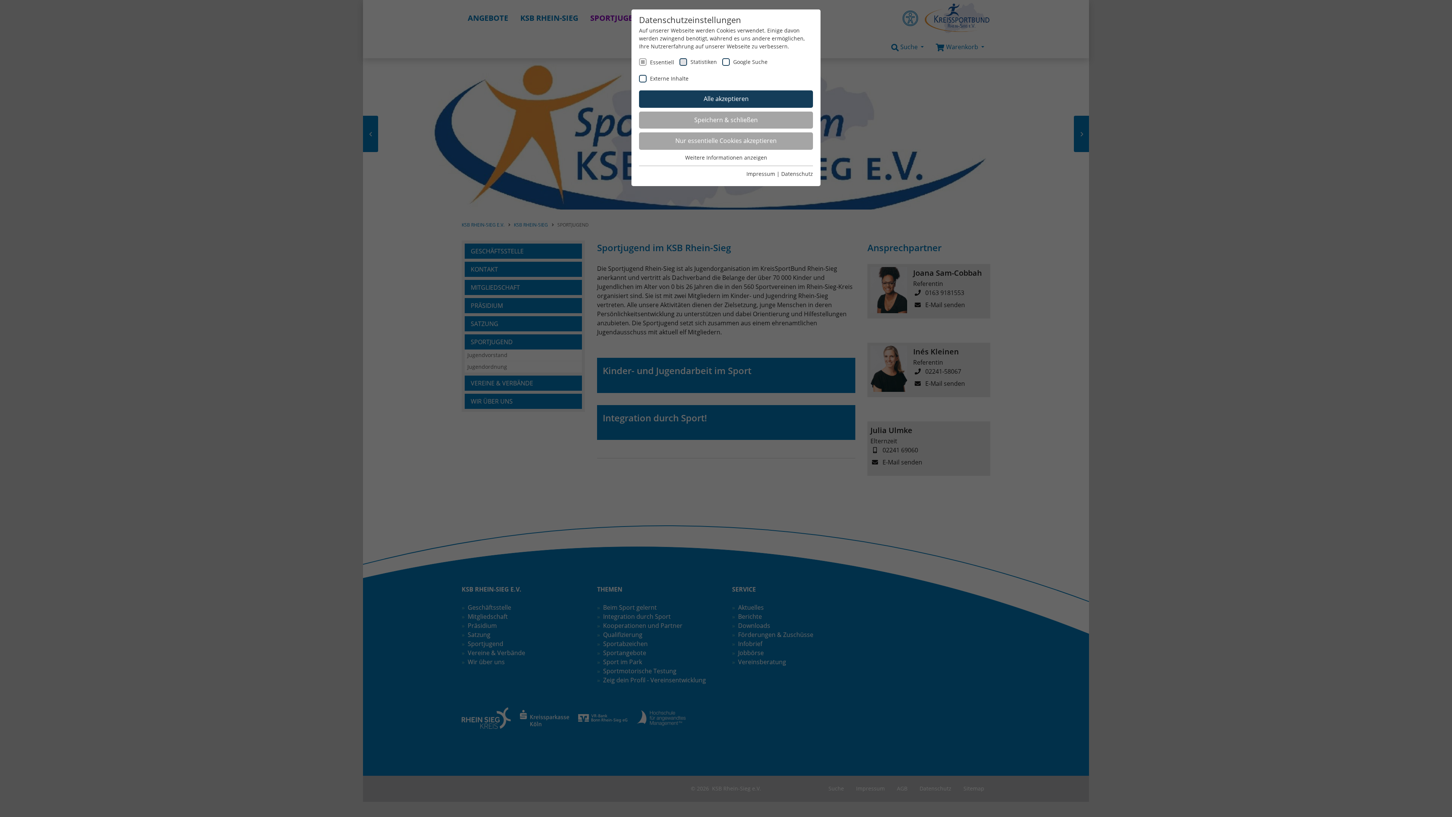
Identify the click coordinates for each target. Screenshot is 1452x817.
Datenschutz (797, 173)
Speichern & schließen (726, 120)
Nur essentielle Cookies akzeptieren (726, 141)
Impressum (760, 173)
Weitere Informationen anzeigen (726, 157)
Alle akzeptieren (726, 99)
